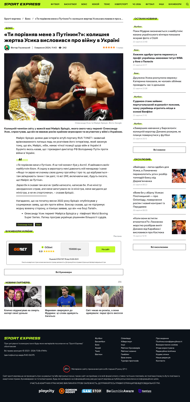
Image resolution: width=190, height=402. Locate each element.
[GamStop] (92, 391)
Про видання (162, 338)
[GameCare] (145, 391)
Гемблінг (125, 354)
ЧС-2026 (137, 4)
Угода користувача (165, 348)
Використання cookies (167, 344)
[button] (187, 4)
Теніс (107, 4)
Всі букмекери (64, 272)
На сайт (105, 249)
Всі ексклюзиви (159, 247)
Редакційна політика (166, 351)
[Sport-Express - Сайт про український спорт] (20, 4)
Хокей (95, 4)
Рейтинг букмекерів (130, 348)
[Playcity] (46, 391)
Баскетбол (70, 4)
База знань (126, 357)
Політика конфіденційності (169, 341)
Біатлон (98, 354)
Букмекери (175, 4)
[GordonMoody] (68, 391)
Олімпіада (126, 338)
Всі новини (159, 149)
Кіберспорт (121, 4)
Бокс (84, 4)
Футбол (55, 4)
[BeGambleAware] (120, 391)
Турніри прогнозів (130, 360)
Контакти (160, 360)
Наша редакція (163, 357)
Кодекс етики (162, 354)
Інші (161, 4)
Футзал (150, 4)
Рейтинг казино (128, 351)
